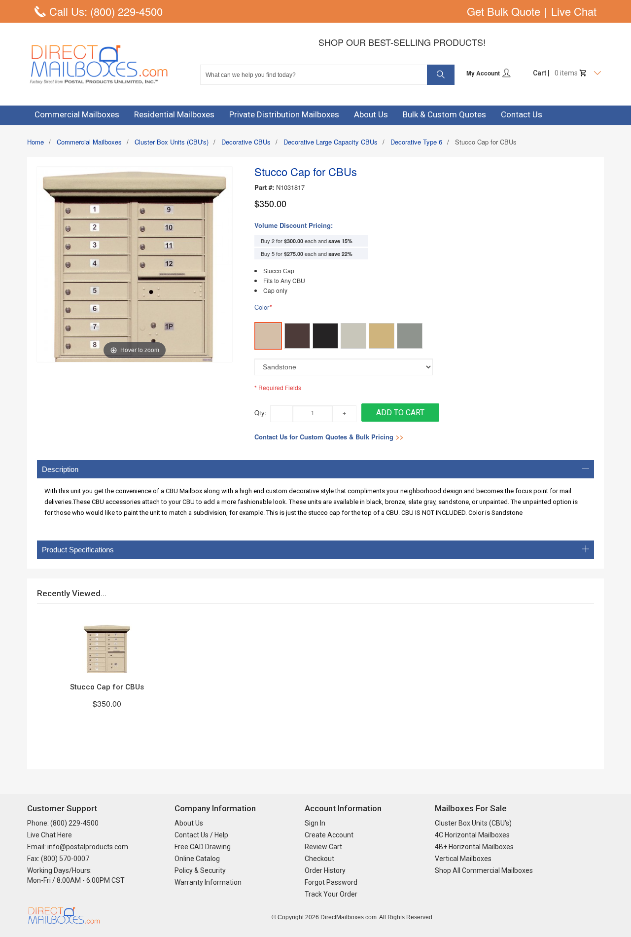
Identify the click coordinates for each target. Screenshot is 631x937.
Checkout (319, 859)
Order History (325, 870)
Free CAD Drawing (203, 847)
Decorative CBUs (246, 141)
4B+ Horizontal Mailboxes (474, 847)
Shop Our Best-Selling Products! (402, 42)
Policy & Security (200, 870)
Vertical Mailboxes (463, 859)
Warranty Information (208, 882)
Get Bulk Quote (503, 11)
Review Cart (323, 847)
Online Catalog (197, 859)
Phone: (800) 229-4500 (63, 823)
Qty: (260, 412)
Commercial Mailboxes (89, 141)
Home (35, 141)
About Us (189, 823)
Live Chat (573, 11)
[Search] (441, 75)
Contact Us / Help (201, 835)
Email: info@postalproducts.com (77, 847)
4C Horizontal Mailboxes (472, 835)
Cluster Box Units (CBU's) (172, 141)
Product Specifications (78, 549)
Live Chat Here (49, 835)
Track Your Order (331, 894)
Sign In (315, 823)
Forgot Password (331, 882)
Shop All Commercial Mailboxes (484, 870)
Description (60, 469)
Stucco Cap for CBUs (107, 687)
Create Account (329, 835)
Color (263, 307)
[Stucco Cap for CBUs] (107, 648)
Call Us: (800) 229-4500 (106, 11)
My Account (483, 73)
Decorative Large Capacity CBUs (330, 141)
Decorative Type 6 (416, 141)
